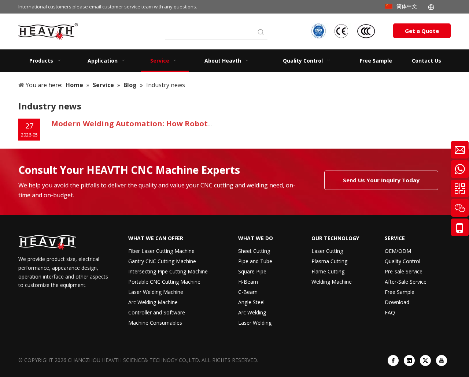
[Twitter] (425, 360)
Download (397, 302)
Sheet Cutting (254, 250)
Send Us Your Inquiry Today (381, 180)
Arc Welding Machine (153, 302)
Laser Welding (255, 322)
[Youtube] (441, 360)
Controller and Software (156, 312)
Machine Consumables (155, 322)
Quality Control (402, 261)
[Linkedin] (409, 360)
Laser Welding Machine (155, 291)
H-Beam (248, 281)
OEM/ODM (398, 250)
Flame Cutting (327, 271)
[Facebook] (393, 360)
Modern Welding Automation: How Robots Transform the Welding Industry (193, 123)
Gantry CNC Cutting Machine (162, 261)
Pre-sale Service (403, 271)
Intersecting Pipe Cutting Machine (168, 271)
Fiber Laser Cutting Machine (161, 250)
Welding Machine (331, 281)
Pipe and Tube (255, 261)
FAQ (390, 312)
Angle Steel (251, 302)
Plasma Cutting (329, 261)
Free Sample (399, 291)
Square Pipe (252, 271)
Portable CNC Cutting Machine (164, 281)
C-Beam (248, 291)
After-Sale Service (405, 281)
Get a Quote (422, 30)
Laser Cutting (327, 250)
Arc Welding (252, 312)
